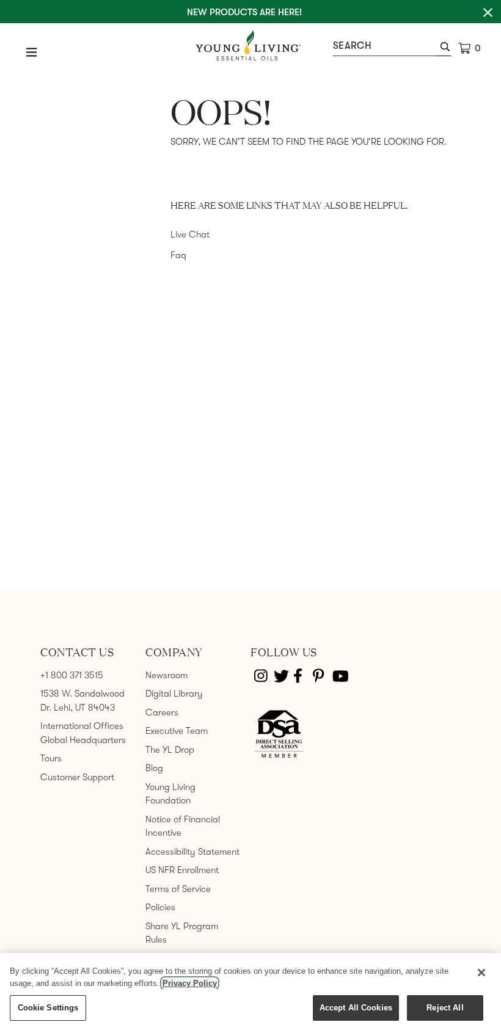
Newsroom (166, 675)
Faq (178, 255)
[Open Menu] (31, 52)
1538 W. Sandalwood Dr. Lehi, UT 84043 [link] (82, 700)
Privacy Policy (190, 983)
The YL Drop (169, 749)
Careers (161, 712)
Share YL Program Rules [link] (181, 933)
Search (352, 45)
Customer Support (77, 777)
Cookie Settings (48, 1007)
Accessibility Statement (192, 851)
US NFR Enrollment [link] (182, 869)
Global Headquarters (83, 739)
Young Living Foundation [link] (170, 793)
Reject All (444, 1007)
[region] (250, 993)
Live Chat (190, 234)
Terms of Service (178, 888)
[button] (444, 48)
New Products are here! (244, 12)
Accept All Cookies (356, 1007)
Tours (51, 758)
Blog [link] (154, 768)
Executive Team (176, 730)
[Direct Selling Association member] (279, 734)
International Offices (81, 725)
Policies (160, 907)
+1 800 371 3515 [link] (71, 675)
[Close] (481, 972)
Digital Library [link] (174, 693)
